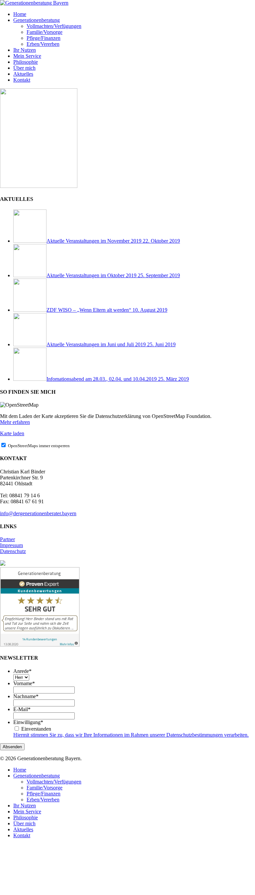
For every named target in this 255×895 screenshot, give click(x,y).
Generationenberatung (36, 775)
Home (19, 770)
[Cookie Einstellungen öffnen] (50, 892)
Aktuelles (23, 829)
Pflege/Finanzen (43, 793)
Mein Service (27, 811)
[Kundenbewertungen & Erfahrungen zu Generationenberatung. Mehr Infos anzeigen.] (40, 645)
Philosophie (25, 817)
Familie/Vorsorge (44, 787)
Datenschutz (13, 551)
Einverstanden (36, 729)
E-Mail (22, 709)
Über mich (24, 823)
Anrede (22, 671)
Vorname (24, 683)
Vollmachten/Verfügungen (54, 781)
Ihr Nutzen (24, 805)
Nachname (26, 696)
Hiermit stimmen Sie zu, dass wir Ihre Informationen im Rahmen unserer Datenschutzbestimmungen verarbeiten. (131, 735)
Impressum (11, 545)
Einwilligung (28, 722)
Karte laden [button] (12, 433)
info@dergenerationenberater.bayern (38, 513)
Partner (7, 539)
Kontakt (21, 835)
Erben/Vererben (43, 799)
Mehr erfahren (15, 422)
